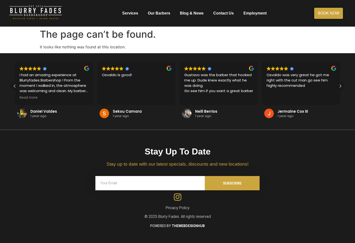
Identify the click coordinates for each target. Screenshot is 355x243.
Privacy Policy (178, 208)
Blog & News (192, 13)
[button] (340, 86)
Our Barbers (159, 13)
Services (130, 13)
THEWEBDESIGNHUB (188, 226)
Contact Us (223, 13)
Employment (255, 13)
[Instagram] (177, 197)
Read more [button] (29, 98)
